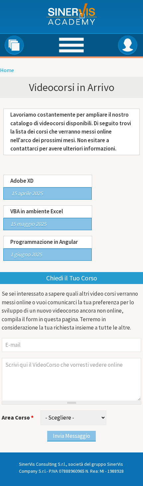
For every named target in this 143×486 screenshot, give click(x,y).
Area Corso (18, 417)
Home (7, 70)
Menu (71, 45)
